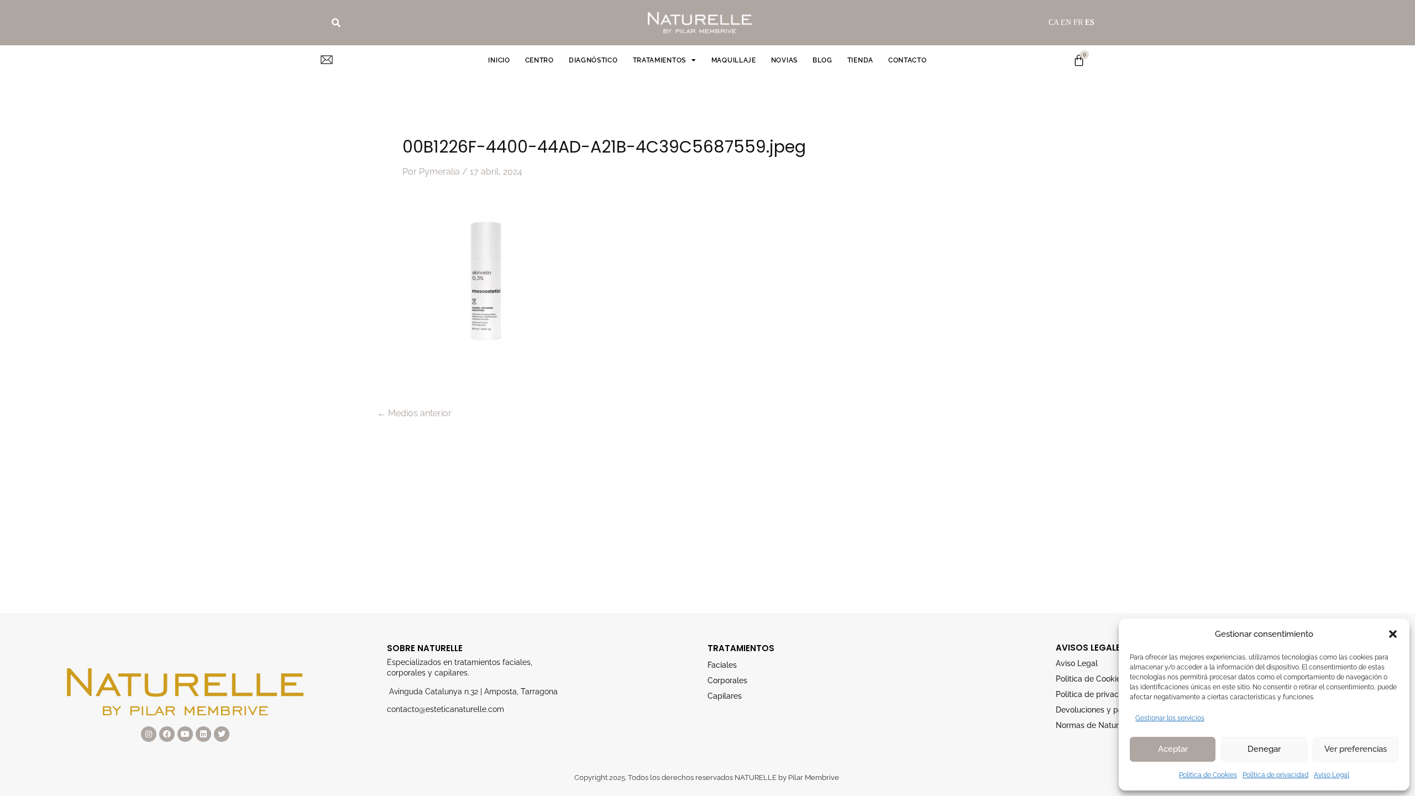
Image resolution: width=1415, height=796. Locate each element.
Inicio (499, 60)
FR (1078, 22)
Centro (539, 60)
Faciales (722, 665)
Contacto (907, 60)
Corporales (727, 680)
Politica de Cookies (1208, 775)
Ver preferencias (1355, 749)
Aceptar (1173, 749)
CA (1053, 22)
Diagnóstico (593, 60)
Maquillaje (733, 60)
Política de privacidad (1275, 775)
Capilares (725, 696)
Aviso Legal (1331, 775)
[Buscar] (336, 22)
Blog (822, 60)
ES (1089, 22)
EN (1066, 22)
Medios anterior (414, 413)
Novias (784, 60)
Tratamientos (659, 60)
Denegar (1264, 749)
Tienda (860, 60)
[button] (1392, 634)
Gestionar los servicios (1169, 718)
